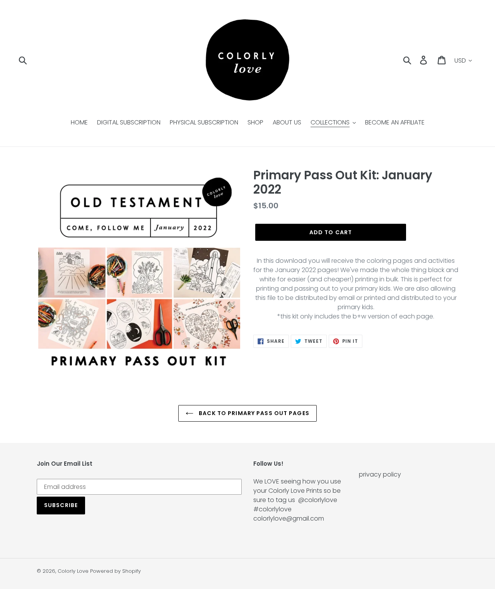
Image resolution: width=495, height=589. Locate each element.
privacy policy (380, 474)
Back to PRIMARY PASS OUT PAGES (253, 413)
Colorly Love (73, 571)
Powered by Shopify (115, 571)
